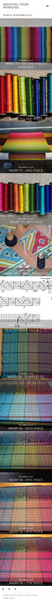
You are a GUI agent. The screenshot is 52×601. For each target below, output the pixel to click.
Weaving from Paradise (16, 6)
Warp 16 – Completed (25, 377)
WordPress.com (8, 598)
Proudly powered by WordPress (14, 595)
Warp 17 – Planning (26, 325)
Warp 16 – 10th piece (26, 428)
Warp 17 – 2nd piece (26, 170)
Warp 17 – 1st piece (26, 222)
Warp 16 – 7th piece (26, 583)
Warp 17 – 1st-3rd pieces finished (26, 65)
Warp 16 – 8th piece (26, 531)
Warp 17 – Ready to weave (26, 273)
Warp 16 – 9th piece (26, 480)
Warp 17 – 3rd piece (26, 119)
